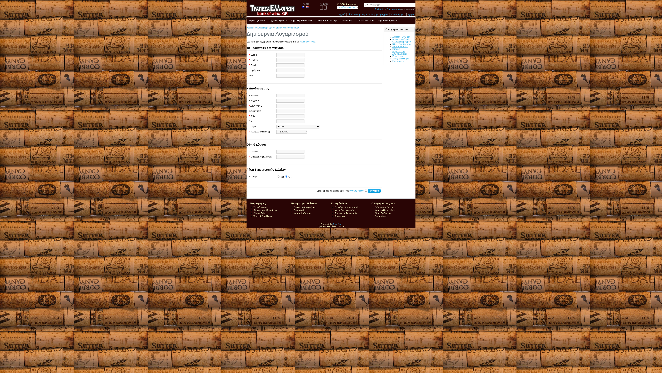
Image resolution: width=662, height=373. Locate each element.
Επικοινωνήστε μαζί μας (305, 207)
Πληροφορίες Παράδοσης (265, 210)
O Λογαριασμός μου (264, 28)
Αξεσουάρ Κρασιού (387, 20)
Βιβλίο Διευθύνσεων (401, 44)
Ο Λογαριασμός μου (378, 14)
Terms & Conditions (262, 216)
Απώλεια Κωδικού (400, 39)
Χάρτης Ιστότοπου (302, 213)
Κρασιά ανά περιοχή (327, 20)
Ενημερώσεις (398, 61)
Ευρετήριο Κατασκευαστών (346, 207)
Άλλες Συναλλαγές (400, 59)
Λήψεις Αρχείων (399, 54)
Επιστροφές (397, 56)
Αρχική (342, 14)
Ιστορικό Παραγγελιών (398, 50)
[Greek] (303, 7)
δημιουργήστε (393, 9)
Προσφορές (339, 216)
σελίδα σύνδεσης (307, 42)
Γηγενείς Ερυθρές (278, 20)
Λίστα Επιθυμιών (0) (357, 14)
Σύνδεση (396, 37)
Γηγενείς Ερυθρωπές (301, 20)
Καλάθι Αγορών (398, 14)
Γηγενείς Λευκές (257, 20)
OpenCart (337, 224)
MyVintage (347, 20)
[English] (307, 7)
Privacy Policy (260, 213)
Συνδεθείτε (380, 9)
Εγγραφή (406, 37)
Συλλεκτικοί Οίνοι (365, 20)
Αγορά (411, 14)
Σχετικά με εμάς (260, 207)
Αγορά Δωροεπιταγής (344, 210)
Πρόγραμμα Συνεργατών (345, 213)
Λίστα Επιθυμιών (400, 46)
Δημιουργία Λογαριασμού (287, 28)
